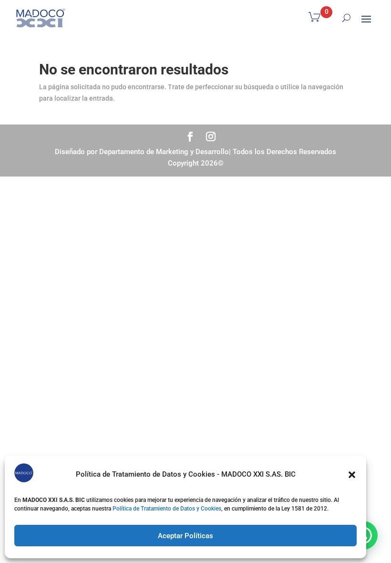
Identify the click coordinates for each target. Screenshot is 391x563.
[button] (352, 475)
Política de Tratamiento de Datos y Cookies (167, 508)
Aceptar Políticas (185, 536)
